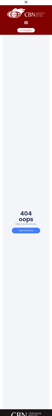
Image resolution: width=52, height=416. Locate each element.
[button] (26, 2)
